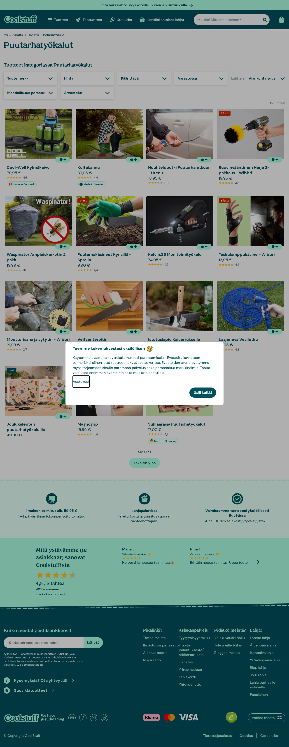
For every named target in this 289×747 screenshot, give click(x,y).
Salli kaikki (203, 392)
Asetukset (81, 381)
